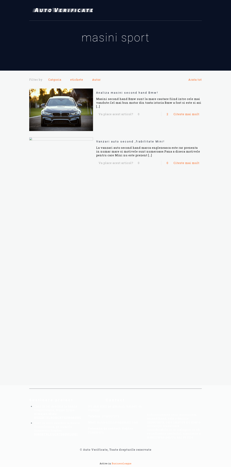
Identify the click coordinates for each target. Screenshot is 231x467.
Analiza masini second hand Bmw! (127, 92)
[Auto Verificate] (63, 10)
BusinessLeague (122, 463)
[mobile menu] (197, 10)
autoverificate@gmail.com (117, 422)
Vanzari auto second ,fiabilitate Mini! (130, 141)
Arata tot (195, 79)
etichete (76, 79)
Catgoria (54, 79)
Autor (96, 79)
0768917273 (110, 416)
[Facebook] (157, 402)
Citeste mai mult (186, 114)
